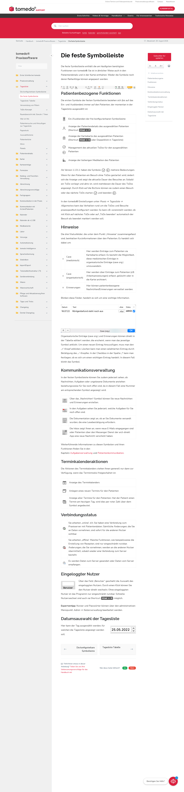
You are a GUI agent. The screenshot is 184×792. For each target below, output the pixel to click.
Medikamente (25, 226)
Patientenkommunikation (111, 452)
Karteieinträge (25, 165)
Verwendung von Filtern (29, 105)
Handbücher (117, 15)
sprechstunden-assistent (107, 33)
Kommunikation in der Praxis (31, 201)
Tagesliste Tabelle (27, 101)
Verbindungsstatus (155, 102)
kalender (91, 33)
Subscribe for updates (159, 57)
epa (119, 33)
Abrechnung (25, 184)
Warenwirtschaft (26, 288)
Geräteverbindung (27, 276)
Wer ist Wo (24, 119)
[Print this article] (169, 66)
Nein (132, 668)
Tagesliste (24, 86)
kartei (84, 33)
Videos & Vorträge (101, 15)
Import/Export (25, 265)
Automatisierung (26, 243)
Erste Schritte (83, 15)
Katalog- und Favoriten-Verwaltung (29, 177)
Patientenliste (25, 139)
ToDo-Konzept (26, 109)
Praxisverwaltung (27, 81)
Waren (22, 282)
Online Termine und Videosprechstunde (118, 2)
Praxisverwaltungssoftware (144, 2)
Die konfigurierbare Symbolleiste (33, 92)
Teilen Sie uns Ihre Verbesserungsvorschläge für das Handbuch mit (74, 669)
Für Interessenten (144, 15)
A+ (161, 65)
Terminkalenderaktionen (157, 97)
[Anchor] (123, 93)
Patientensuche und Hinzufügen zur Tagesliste (33, 124)
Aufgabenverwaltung (81, 452)
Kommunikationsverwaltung (159, 92)
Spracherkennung (27, 254)
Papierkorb (24, 130)
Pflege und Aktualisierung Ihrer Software (32, 294)
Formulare (24, 170)
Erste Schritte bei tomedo (30, 75)
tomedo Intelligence (28, 248)
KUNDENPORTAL (166, 8)
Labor (22, 231)
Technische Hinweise (164, 15)
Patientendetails (26, 153)
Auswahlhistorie (26, 135)
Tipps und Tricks (26, 301)
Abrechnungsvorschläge (29, 190)
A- (150, 65)
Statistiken (24, 260)
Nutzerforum (170, 2)
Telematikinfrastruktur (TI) (30, 271)
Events (130, 15)
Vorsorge (23, 237)
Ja (125, 668)
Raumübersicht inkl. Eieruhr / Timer (34, 114)
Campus (160, 2)
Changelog (24, 307)
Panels (23, 148)
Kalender (23, 215)
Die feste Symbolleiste (29, 96)
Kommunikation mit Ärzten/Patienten (27, 207)
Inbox (22, 144)
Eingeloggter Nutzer (156, 107)
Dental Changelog (27, 313)
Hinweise (151, 87)
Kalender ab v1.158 (27, 220)
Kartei (22, 159)
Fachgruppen (25, 195)
